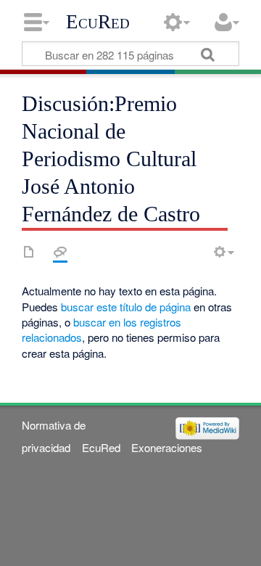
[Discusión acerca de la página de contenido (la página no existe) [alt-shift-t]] (60, 252)
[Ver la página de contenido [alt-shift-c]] (29, 252)
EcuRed (98, 22)
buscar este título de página (126, 306)
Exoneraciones (166, 447)
